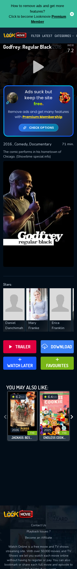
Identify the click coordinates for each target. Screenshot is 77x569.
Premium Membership (42, 116)
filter (35, 36)
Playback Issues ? (38, 531)
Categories (63, 36)
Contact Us (38, 525)
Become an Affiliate (38, 538)
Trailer (22, 346)
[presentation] (5, 417)
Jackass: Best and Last (22, 437)
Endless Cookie (54, 437)
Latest (47, 36)
